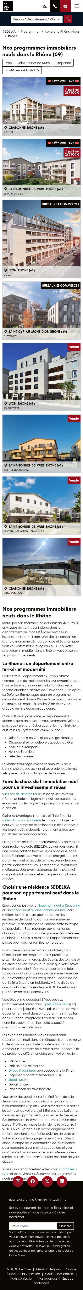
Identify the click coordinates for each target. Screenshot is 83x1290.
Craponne (63, 63)
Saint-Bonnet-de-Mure (34, 63)
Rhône (13, 36)
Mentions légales (48, 1269)
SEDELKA (9, 31)
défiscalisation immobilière (21, 820)
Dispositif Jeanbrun (22, 1070)
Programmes (30, 31)
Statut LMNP (17, 1080)
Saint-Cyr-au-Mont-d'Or (22, 70)
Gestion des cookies (59, 1274)
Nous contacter (21, 1278)
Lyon (8, 63)
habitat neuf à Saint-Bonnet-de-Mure (39, 910)
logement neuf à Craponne (59, 905)
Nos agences (47, 1278)
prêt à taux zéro (56, 1004)
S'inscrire (65, 1226)
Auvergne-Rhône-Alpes (62, 31)
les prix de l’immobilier (21, 794)
